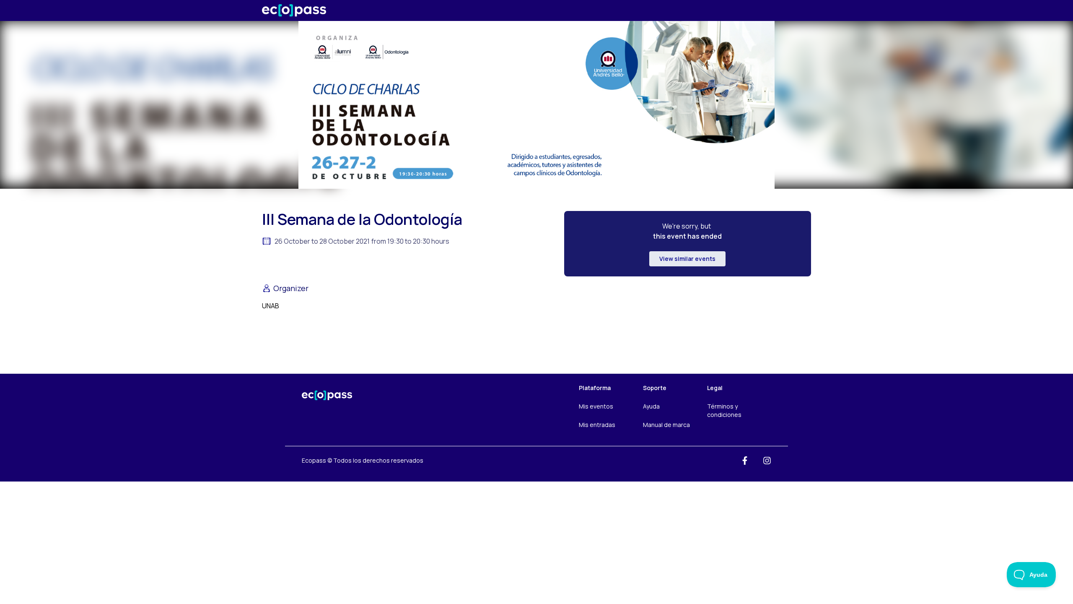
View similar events (687, 259)
